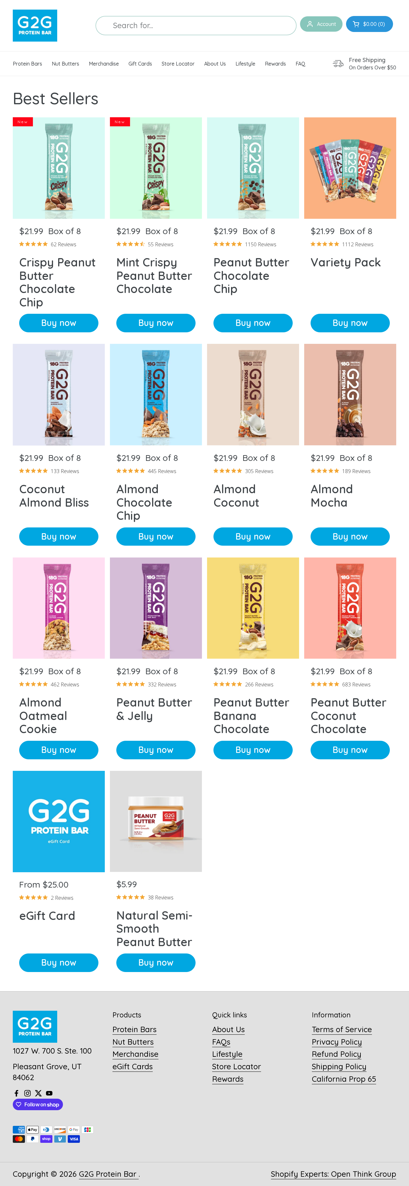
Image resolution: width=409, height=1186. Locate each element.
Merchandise (135, 1054)
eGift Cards (132, 1066)
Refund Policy (336, 1054)
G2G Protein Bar (109, 1174)
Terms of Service (342, 1029)
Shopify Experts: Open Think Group (333, 1174)
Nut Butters (133, 1042)
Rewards (227, 1079)
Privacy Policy (337, 1042)
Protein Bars (134, 1029)
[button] (369, 24)
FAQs (221, 1042)
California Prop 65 (344, 1079)
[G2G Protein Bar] (35, 26)
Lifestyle (227, 1054)
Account (326, 24)
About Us (228, 1029)
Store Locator (236, 1066)
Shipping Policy (339, 1066)
